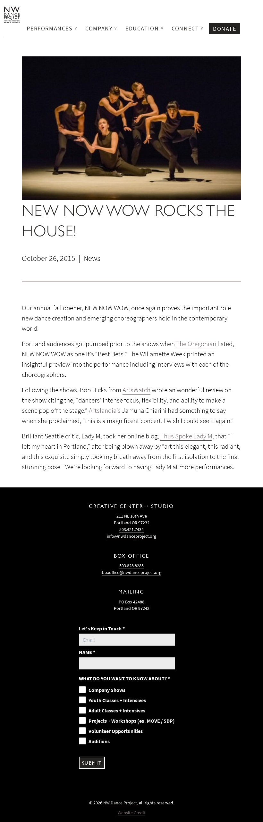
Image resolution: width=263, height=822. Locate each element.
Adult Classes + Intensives (117, 710)
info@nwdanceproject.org (131, 536)
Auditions (99, 741)
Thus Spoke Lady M (186, 436)
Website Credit (131, 813)
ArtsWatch (136, 390)
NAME (87, 652)
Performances (52, 28)
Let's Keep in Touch (102, 628)
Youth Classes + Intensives (117, 700)
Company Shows (107, 690)
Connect (188, 28)
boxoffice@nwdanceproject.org (131, 572)
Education (144, 28)
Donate (224, 28)
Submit (92, 763)
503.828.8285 (131, 566)
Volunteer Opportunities (116, 731)
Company (101, 28)
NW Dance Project (120, 803)
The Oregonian (196, 344)
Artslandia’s (105, 410)
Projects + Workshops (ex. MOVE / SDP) (132, 721)
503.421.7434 (131, 529)
